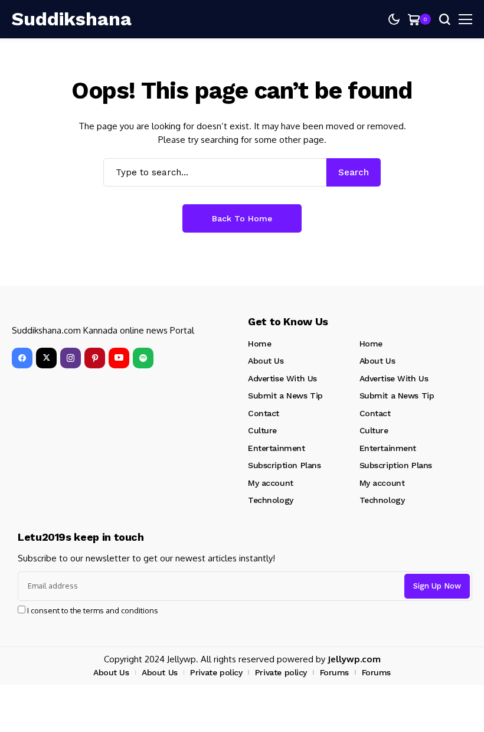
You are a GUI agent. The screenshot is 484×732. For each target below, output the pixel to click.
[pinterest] (94, 358)
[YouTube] (119, 358)
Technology (270, 500)
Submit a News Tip (285, 395)
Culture (262, 430)
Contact (263, 413)
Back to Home (242, 218)
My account (270, 483)
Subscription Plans (284, 465)
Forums (334, 672)
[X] (46, 358)
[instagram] (70, 358)
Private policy (216, 672)
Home (259, 343)
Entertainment (276, 448)
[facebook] (22, 358)
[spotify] (143, 358)
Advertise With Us (282, 378)
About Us (266, 360)
